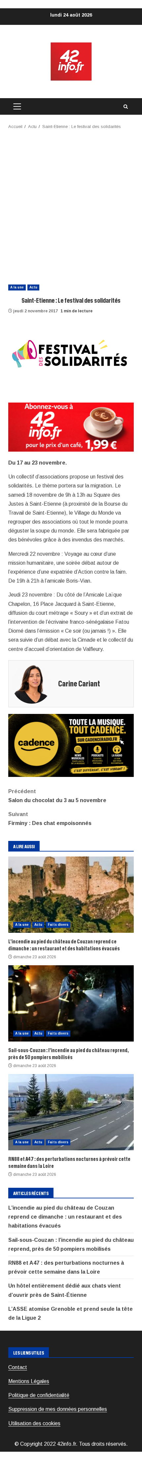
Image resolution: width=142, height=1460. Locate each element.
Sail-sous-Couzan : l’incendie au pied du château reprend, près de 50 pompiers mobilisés (71, 1003)
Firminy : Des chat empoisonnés (49, 818)
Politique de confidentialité (38, 1395)
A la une (17, 287)
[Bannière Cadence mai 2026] (71, 745)
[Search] (125, 106)
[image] (71, 426)
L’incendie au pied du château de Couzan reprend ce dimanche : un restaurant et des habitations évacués (71, 895)
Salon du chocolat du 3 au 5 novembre (57, 796)
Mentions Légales (28, 1381)
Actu (33, 287)
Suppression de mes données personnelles (57, 1409)
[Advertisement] (71, 205)
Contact (17, 1367)
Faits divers (58, 924)
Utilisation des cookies (34, 1423)
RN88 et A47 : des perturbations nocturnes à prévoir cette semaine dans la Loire (71, 1112)
